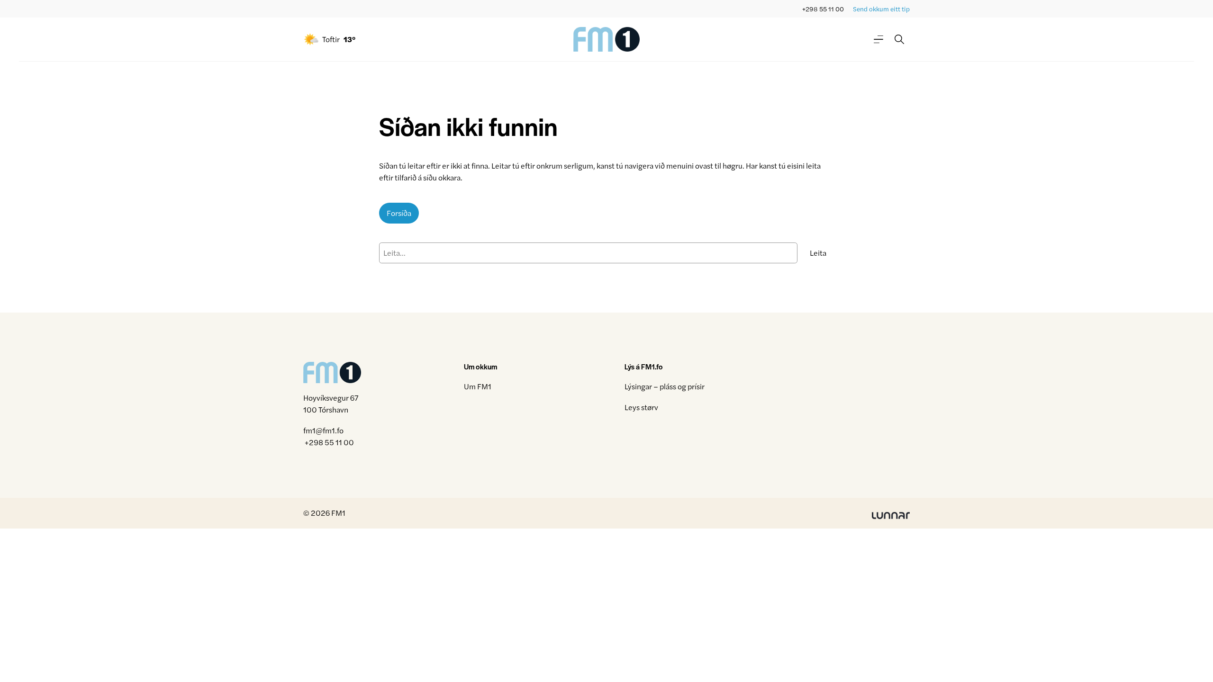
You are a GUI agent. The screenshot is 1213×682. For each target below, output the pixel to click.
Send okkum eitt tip (881, 8)
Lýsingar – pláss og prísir (665, 386)
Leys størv (641, 407)
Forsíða (399, 212)
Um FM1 (477, 386)
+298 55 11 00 (823, 8)
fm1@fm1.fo (323, 430)
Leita (818, 252)
